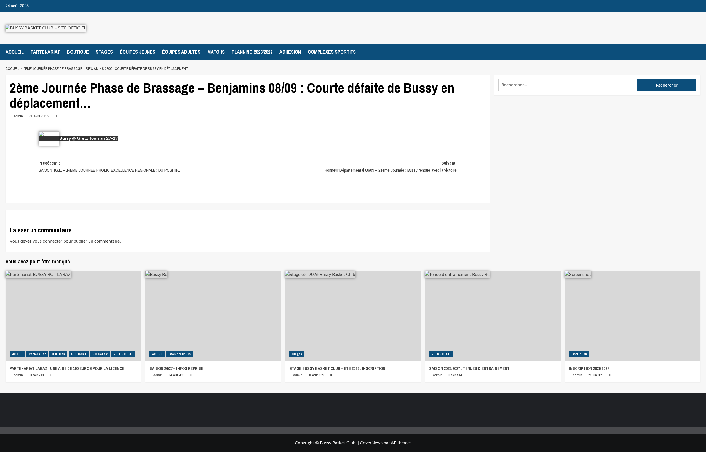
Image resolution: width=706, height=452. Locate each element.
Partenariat (37, 354)
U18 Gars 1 (78, 354)
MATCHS (216, 52)
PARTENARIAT (45, 52)
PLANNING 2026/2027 (252, 52)
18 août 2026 (36, 375)
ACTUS (17, 354)
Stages (297, 354)
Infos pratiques (180, 354)
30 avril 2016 (39, 116)
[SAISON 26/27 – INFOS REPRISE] (213, 316)
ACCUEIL (15, 52)
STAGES (104, 52)
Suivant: (391, 166)
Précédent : (109, 166)
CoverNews (371, 443)
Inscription (579, 354)
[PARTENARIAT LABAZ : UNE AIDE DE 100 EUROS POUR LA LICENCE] (73, 316)
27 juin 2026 (595, 375)
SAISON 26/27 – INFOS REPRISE (176, 368)
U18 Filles (58, 354)
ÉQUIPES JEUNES (137, 52)
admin (18, 116)
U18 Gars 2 (99, 354)
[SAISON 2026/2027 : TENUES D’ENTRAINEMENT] (493, 316)
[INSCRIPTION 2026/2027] (632, 316)
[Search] (697, 52)
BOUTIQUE (78, 52)
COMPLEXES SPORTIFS (332, 52)
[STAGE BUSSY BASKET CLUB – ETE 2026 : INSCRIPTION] (353, 316)
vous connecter (47, 241)
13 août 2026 (316, 375)
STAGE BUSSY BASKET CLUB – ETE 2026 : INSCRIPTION (337, 368)
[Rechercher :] (567, 85)
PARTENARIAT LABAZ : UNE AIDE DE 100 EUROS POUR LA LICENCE (67, 368)
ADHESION (290, 52)
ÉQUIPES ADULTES (181, 52)
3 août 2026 (455, 375)
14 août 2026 (176, 375)
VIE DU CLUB (123, 354)
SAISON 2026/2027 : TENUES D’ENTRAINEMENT (469, 368)
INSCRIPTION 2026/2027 (589, 368)
